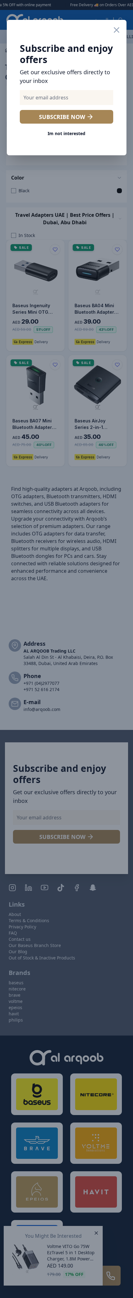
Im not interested (66, 133)
